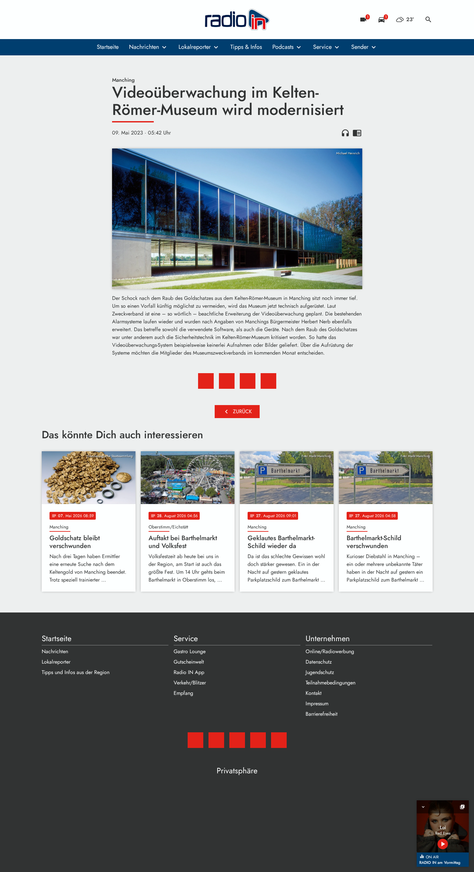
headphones (345, 132)
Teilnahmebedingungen (330, 682)
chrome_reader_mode (357, 132)
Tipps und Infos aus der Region (75, 672)
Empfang (183, 693)
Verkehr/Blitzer (190, 682)
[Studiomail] (48, 19)
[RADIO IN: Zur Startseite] (237, 20)
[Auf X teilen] (227, 381)
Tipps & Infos (246, 47)
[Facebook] (61, 19)
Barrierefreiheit (322, 714)
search (428, 19)
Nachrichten (144, 47)
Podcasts (283, 47)
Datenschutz (319, 662)
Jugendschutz (320, 672)
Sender (359, 47)
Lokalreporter (195, 47)
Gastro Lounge (190, 651)
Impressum (317, 703)
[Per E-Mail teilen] (268, 381)
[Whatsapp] (87, 19)
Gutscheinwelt (189, 662)
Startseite (108, 47)
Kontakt (314, 693)
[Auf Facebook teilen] (206, 381)
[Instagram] (74, 19)
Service (322, 47)
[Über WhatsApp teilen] (247, 381)
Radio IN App (189, 672)
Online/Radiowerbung (330, 651)
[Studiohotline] (100, 19)
